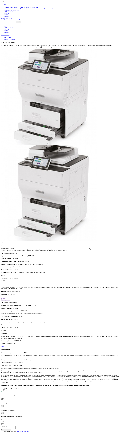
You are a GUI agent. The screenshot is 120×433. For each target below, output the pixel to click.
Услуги (6, 6)
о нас (5, 4)
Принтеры (23, 8)
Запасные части (24, 7)
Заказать (3, 298)
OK (2, 398)
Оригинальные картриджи (11, 10)
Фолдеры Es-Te (33, 7)
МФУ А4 (12, 7)
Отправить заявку (5, 429)
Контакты (6, 16)
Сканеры (6, 8)
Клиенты (6, 14)
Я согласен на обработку (16, 431)
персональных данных (23, 431)
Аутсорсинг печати (14, 8)
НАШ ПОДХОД (8, 11)
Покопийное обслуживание (52, 8)
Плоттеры (6, 7)
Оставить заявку (15, 19)
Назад (2, 346)
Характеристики (5, 300)
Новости (6, 13)
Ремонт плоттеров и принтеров (35, 8)
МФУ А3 (17, 7)
